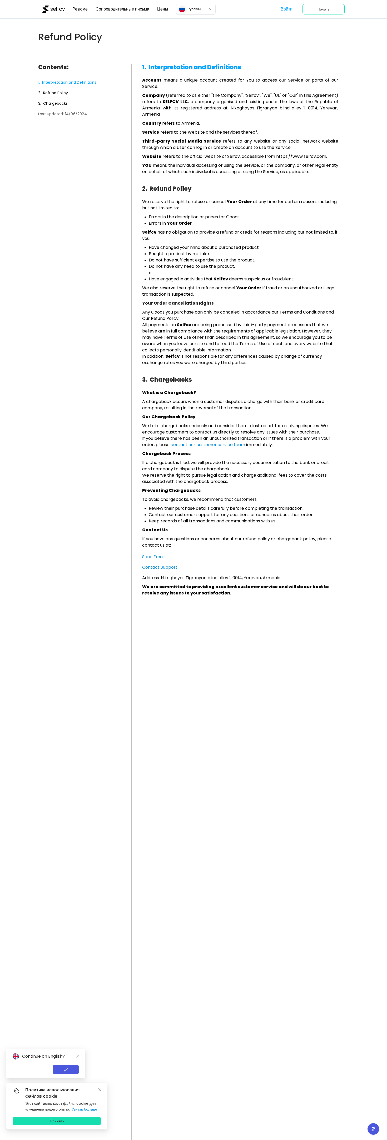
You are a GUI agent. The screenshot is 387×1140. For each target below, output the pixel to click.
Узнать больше (84, 1109)
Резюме (80, 9)
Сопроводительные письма (122, 9)
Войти (286, 9)
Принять (57, 1121)
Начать (323, 9)
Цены (162, 9)
